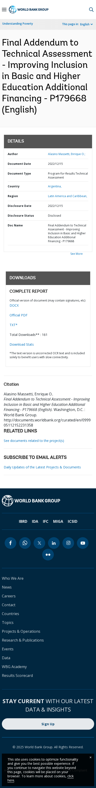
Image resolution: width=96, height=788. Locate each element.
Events (8, 649)
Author (13, 154)
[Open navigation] (4, 9)
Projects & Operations (21, 631)
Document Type (19, 173)
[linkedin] (54, 543)
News (7, 587)
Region (13, 196)
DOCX (14, 305)
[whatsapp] (25, 543)
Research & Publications (23, 640)
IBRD (23, 521)
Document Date (19, 164)
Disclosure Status (21, 216)
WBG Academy (14, 666)
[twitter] (39, 543)
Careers (9, 596)
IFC (45, 521)
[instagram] (68, 543)
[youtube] (83, 543)
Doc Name (15, 225)
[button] (91, 9)
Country (14, 186)
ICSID (72, 521)
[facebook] (10, 543)
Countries (10, 613)
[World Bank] (48, 501)
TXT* (13, 325)
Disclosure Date (19, 206)
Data (6, 657)
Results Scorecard (17, 675)
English (84, 24)
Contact (8, 604)
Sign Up (48, 724)
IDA (35, 521)
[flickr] (48, 554)
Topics (8, 622)
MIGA (58, 521)
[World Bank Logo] (28, 9)
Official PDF (18, 315)
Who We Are (13, 578)
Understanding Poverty (17, 24)
